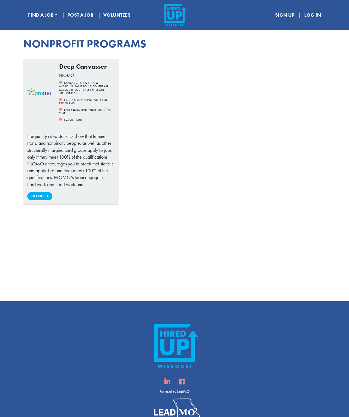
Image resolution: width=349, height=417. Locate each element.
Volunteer (116, 15)
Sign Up (284, 15)
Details (38, 196)
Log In (312, 15)
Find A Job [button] (41, 15)
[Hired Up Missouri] (174, 15)
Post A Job (80, 15)
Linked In (167, 383)
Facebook (181, 383)
